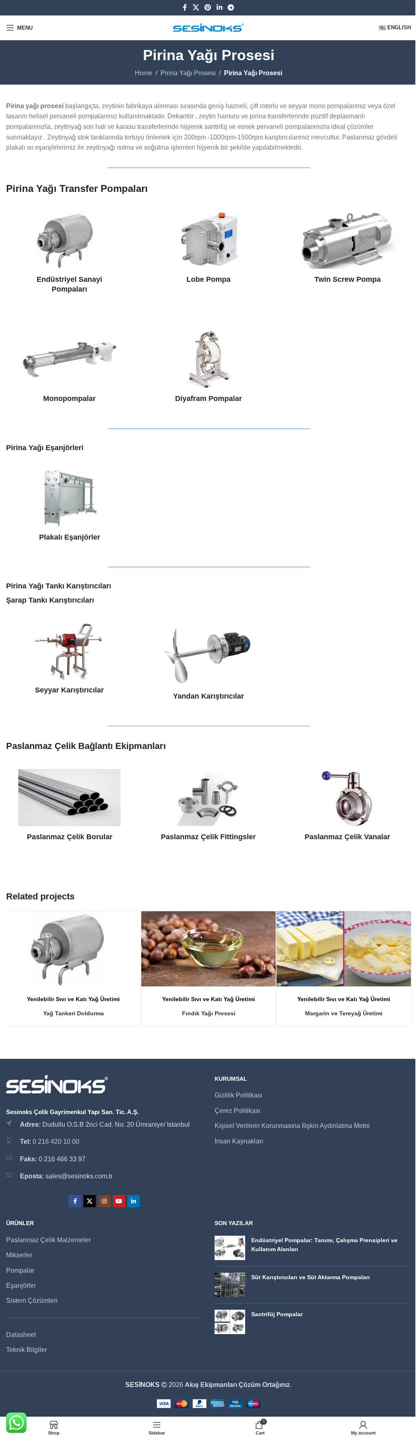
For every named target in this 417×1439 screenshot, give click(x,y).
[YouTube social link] (119, 1201)
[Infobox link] (69, 252)
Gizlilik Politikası (238, 1095)
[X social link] (196, 7)
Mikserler (19, 1255)
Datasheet (21, 1334)
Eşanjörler (21, 1285)
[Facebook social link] (185, 7)
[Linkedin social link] (219, 7)
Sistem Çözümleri (31, 1300)
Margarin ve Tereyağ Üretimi (343, 1013)
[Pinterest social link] (208, 7)
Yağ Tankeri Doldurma (73, 1013)
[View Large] (133, 918)
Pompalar (20, 1270)
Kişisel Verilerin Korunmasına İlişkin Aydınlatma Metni (292, 1125)
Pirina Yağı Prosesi (188, 73)
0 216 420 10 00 (56, 1141)
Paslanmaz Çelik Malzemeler (48, 1240)
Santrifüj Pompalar (277, 1314)
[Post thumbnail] (230, 1248)
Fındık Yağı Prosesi (208, 1013)
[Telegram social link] (231, 7)
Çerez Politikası (237, 1110)
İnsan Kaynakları (239, 1141)
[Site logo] (208, 27)
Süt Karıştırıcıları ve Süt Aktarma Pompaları (310, 1277)
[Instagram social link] (104, 1201)
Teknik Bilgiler (26, 1349)
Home (143, 73)
